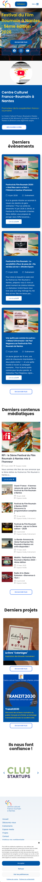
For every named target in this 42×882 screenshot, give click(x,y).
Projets (5, 833)
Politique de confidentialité (26, 879)
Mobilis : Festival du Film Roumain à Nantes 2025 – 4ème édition (25, 559)
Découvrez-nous (9, 823)
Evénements (7, 826)
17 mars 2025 (21, 550)
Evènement (29, 195)
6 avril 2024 (21, 581)
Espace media (21, 466)
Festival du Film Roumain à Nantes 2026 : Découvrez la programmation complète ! (25, 508)
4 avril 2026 (21, 532)
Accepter (21, 863)
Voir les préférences (21, 874)
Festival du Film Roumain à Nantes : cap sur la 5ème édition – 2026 (25, 526)
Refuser (21, 869)
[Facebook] (14, 50)
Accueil (5, 819)
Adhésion (21, 4)
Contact (5, 836)
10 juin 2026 (8, 466)
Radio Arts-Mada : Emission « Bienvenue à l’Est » (24, 575)
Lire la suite (13, 222)
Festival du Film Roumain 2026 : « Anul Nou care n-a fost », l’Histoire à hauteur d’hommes (20, 187)
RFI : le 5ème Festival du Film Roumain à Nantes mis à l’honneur (19, 458)
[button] (39, 843)
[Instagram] (21, 50)
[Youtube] (27, 50)
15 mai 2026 (21, 516)
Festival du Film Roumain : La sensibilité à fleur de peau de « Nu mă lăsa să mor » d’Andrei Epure (21, 264)
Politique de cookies (12, 879)
